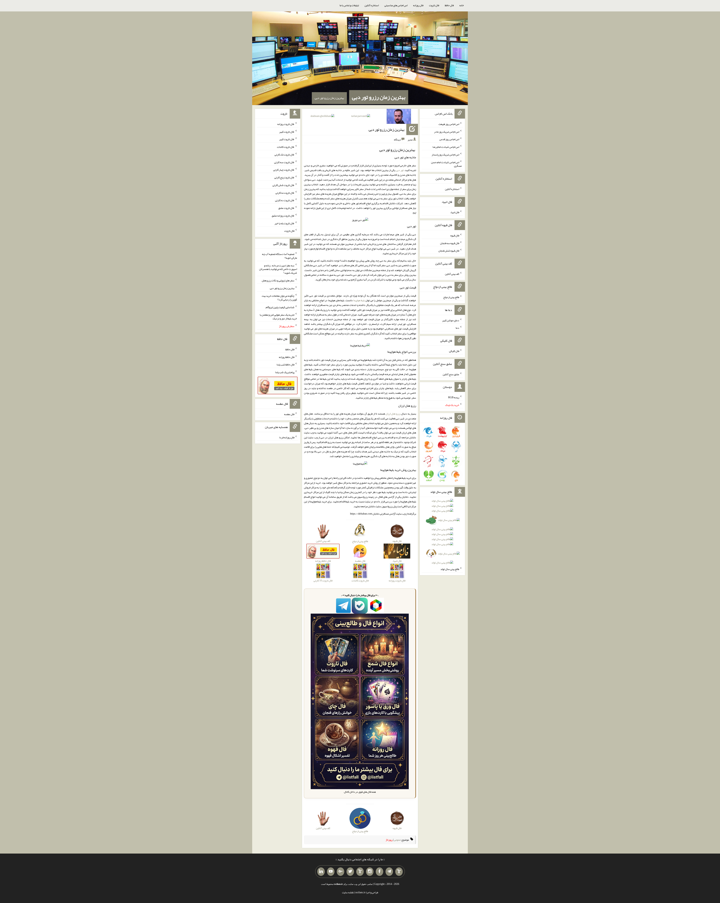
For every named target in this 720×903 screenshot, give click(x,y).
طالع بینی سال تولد (449, 569)
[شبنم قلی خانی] (322, 116)
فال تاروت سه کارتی (284, 162)
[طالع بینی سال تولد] (442, 532)
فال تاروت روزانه (285, 124)
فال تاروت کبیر (286, 131)
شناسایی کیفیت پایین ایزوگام (280, 307)
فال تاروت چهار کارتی (283, 169)
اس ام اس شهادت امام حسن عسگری (446, 163)
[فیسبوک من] (379, 871)
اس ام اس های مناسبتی (395, 5)
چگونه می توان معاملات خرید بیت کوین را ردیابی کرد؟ (279, 297)
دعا (457, 327)
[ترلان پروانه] (360, 116)
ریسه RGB (453, 397)
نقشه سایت (348, 892)
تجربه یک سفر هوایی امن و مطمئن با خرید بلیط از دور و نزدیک (278, 316)
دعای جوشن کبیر (450, 320)
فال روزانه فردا (286, 437)
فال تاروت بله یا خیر (284, 223)
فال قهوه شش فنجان (448, 250)
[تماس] (360, 871)
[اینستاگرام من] (370, 871)
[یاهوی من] (399, 871)
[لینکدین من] (321, 871)
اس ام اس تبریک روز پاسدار (445, 154)
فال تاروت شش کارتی (283, 185)
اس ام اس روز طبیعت (449, 124)
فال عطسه (289, 414)
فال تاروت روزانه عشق (283, 215)
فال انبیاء (454, 212)
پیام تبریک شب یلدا (284, 372)
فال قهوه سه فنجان (449, 243)
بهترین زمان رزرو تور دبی (378, 97)
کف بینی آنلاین (452, 273)
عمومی (397, 840)
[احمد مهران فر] (399, 117)
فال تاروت (434, 5)
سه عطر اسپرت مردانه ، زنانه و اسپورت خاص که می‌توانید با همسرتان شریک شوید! (278, 269)
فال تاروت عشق (286, 208)
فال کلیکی (454, 351)
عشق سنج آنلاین (451, 374)
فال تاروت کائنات (285, 146)
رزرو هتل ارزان (393, 413)
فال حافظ (449, 5)
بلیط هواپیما (359, 300)
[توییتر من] (350, 871)
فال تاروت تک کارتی (284, 154)
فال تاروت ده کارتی (284, 200)
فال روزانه (418, 5)
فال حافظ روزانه (286, 356)
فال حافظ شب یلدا (285, 364)
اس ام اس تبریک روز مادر (446, 131)
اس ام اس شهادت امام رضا (446, 146)
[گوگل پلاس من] (340, 871)
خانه (461, 5)
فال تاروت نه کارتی (284, 192)
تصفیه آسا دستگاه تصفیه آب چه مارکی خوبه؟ (279, 255)
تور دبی (400, 170)
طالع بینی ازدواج (451, 297)
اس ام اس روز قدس (449, 139)
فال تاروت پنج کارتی (284, 177)
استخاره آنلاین (371, 5)
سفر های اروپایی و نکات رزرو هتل (278, 280)
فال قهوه (454, 235)
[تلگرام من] (389, 871)
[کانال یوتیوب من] (330, 871)
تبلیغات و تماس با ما (349, 5)
